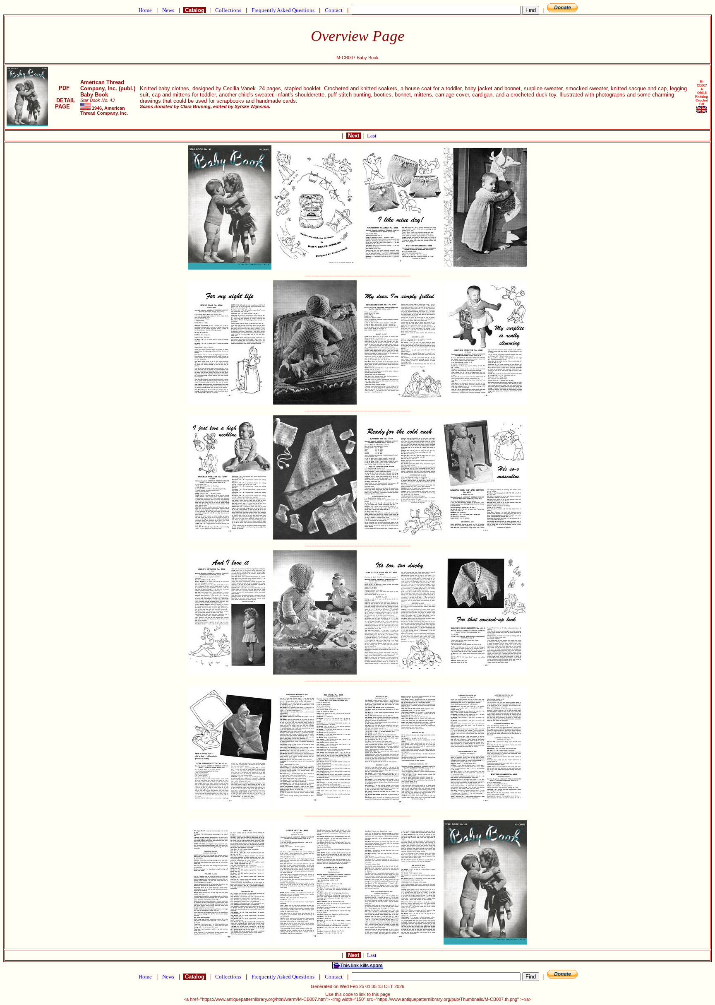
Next (353, 136)
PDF (64, 88)
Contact (334, 10)
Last (372, 136)
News (168, 10)
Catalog (194, 10)
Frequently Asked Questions (283, 10)
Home (145, 10)
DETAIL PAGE (64, 103)
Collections (228, 10)
